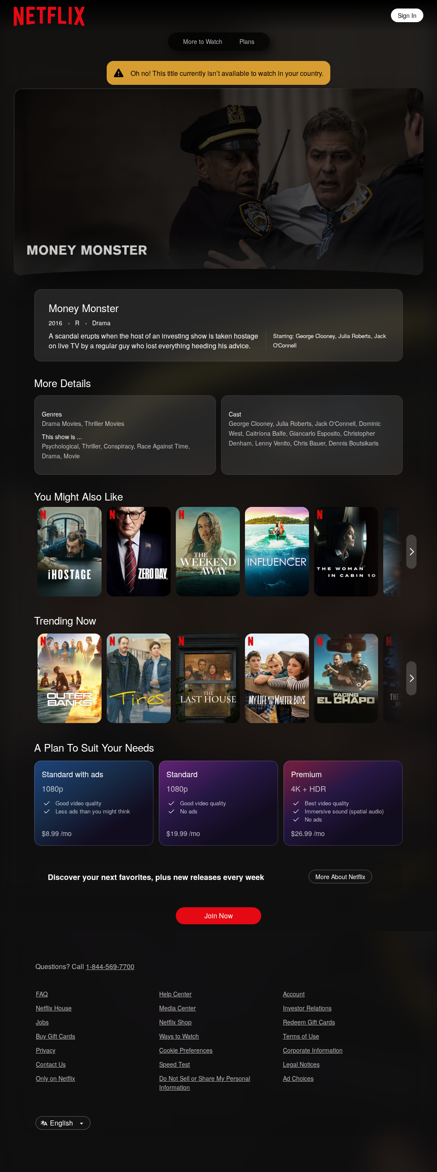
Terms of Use (301, 1036)
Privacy (45, 1050)
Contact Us (51, 1064)
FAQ (42, 994)
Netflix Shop (175, 1022)
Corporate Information (313, 1050)
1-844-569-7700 (110, 966)
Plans (246, 41)
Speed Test (174, 1064)
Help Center (175, 994)
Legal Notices (301, 1064)
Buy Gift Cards (55, 1036)
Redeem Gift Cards (309, 1022)
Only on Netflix (55, 1078)
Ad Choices (298, 1078)
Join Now (218, 915)
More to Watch (202, 41)
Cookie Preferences (186, 1050)
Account (294, 994)
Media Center (177, 1008)
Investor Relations (307, 1008)
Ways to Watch (179, 1036)
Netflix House (54, 1008)
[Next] (411, 552)
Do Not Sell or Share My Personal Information (204, 1082)
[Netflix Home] (45, 15)
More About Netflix (340, 876)
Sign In (407, 15)
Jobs (42, 1022)
